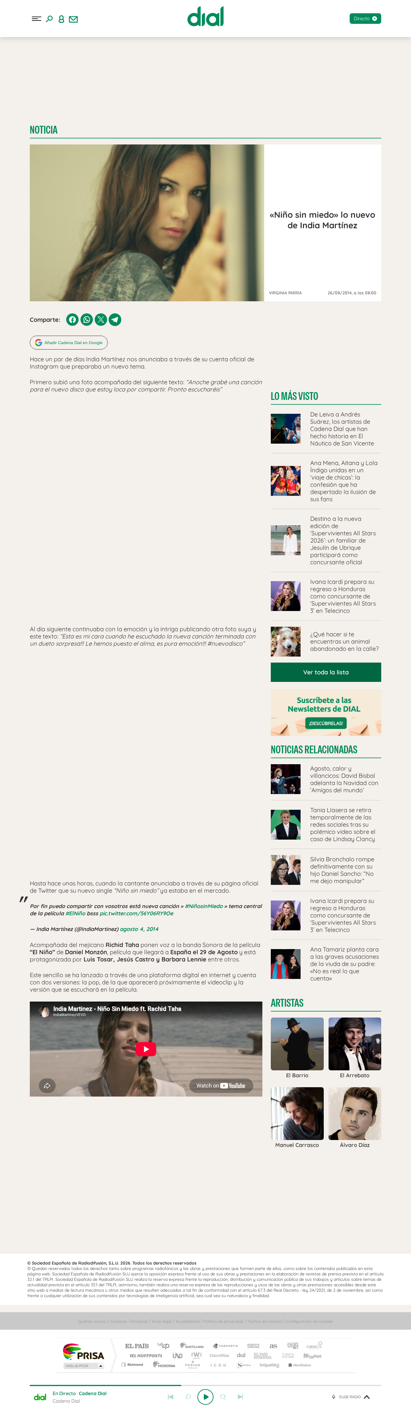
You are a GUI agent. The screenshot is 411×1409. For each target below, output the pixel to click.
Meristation (298, 1364)
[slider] (205, 1385)
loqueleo (269, 1364)
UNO (178, 1355)
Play (205, 1397)
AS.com (270, 1346)
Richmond (133, 1364)
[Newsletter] (73, 19)
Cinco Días (218, 1355)
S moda (243, 1364)
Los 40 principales (165, 1346)
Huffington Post (144, 1355)
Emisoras (139, 1321)
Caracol (312, 1346)
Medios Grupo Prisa (83, 1365)
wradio (195, 1355)
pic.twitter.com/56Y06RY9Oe (136, 913)
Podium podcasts (192, 1364)
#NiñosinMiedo (204, 906)
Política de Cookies (265, 1321)
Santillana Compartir (226, 1346)
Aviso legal (162, 1321)
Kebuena (307, 1355)
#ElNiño (75, 913)
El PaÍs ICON (218, 1364)
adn (290, 1346)
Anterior (170, 1397)
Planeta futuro (285, 1355)
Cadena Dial (241, 1355)
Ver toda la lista (326, 672)
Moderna (162, 1364)
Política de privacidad (223, 1321)
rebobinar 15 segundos (188, 1397)
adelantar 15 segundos (223, 1397)
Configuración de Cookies (309, 1321)
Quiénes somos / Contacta (102, 1321)
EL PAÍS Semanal (263, 1355)
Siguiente (240, 1397)
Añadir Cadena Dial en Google (74, 342)
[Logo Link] (205, 16)
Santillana (194, 1346)
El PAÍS (137, 1346)
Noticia (43, 130)
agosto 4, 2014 (139, 929)
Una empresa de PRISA (83, 1351)
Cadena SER (252, 1346)
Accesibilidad (187, 1321)
